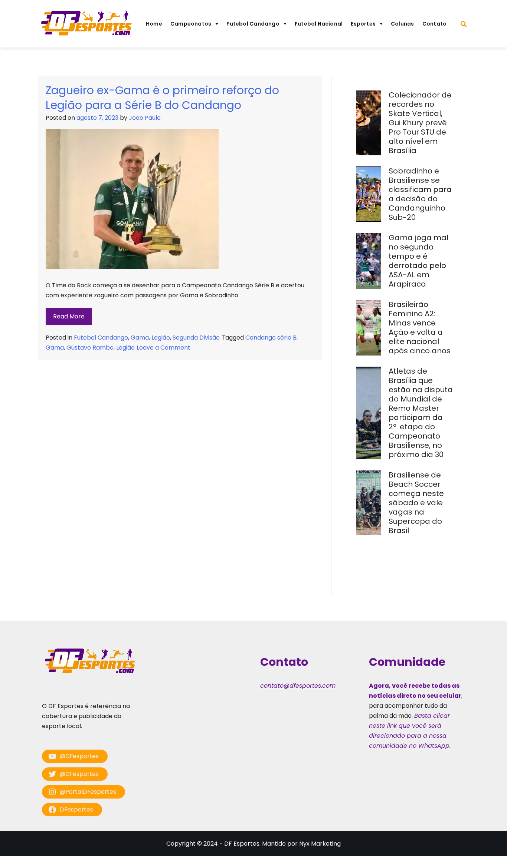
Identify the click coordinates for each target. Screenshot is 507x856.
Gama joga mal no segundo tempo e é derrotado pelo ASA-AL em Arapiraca (418, 260)
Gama (140, 337)
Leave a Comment (163, 347)
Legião (160, 337)
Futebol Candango (252, 23)
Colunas (402, 23)
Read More (69, 316)
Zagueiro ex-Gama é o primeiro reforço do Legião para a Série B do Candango (162, 97)
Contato (434, 23)
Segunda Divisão (196, 337)
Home (154, 23)
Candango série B (271, 337)
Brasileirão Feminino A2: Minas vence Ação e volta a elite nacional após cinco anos (420, 327)
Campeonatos (190, 23)
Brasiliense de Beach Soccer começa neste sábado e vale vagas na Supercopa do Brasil (416, 503)
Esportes (363, 23)
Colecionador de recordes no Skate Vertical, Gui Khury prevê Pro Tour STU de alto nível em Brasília (420, 123)
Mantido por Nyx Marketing (301, 843)
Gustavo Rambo (90, 347)
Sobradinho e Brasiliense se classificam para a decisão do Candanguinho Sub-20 (420, 194)
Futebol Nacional (319, 23)
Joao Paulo (145, 117)
